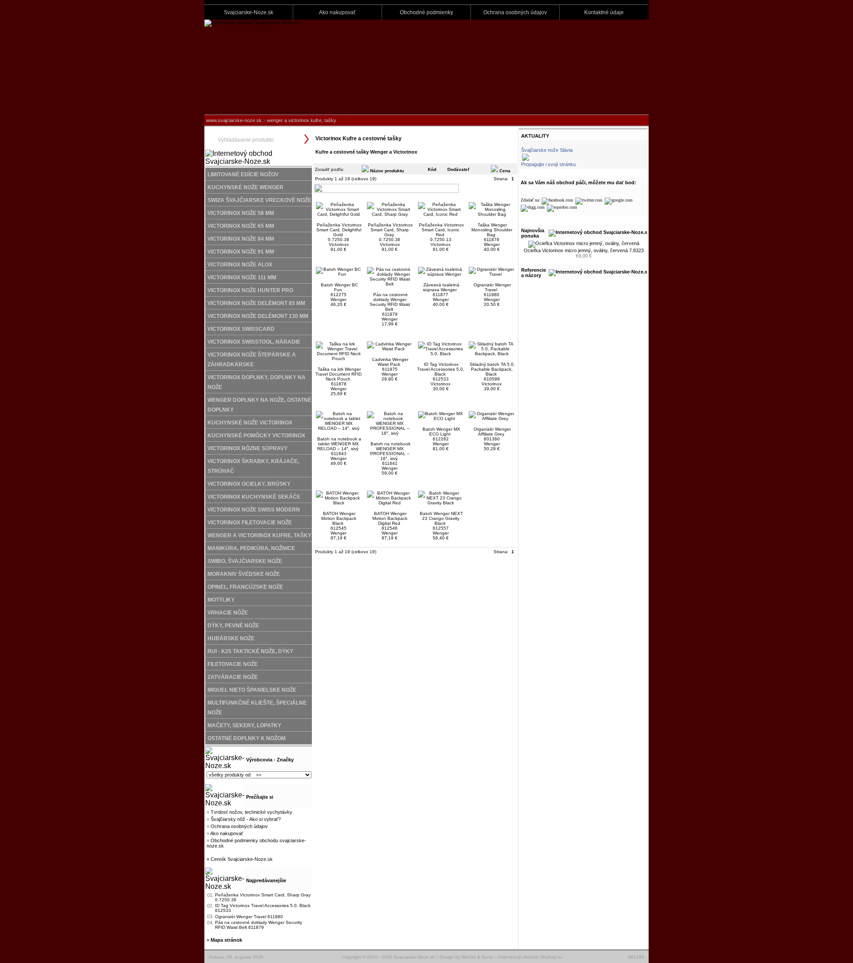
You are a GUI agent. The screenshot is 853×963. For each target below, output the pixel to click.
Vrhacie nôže (227, 613)
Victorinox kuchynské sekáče (253, 497)
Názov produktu (386, 170)
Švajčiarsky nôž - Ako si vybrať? (246, 819)
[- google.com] (619, 200)
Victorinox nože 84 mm (240, 239)
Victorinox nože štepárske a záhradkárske (251, 360)
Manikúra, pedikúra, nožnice (251, 548)
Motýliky (221, 600)
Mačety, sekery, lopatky (244, 725)
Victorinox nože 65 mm (240, 226)
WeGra (469, 957)
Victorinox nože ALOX (239, 265)
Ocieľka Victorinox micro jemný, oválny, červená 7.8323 (584, 250)
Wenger (492, 244)
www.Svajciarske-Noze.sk (234, 120)
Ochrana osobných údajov (515, 12)
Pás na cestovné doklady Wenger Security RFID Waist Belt (390, 302)
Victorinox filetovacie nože (249, 522)
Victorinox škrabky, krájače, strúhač (253, 466)
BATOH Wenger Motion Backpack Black (338, 518)
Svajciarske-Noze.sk (248, 12)
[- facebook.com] (557, 200)
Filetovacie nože (232, 664)
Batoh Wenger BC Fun (339, 287)
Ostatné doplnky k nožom (246, 738)
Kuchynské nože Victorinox (249, 423)
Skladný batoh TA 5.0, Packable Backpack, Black (492, 369)
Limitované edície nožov (243, 174)
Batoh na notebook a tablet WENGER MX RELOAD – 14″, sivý (339, 443)
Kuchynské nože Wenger (245, 187)
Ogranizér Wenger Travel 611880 (249, 916)
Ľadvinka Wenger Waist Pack (390, 362)
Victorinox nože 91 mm (240, 252)
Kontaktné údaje (604, 12)
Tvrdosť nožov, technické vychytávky (251, 812)
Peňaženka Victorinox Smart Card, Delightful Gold (339, 229)
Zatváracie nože (232, 677)
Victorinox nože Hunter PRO (250, 290)
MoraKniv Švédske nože (243, 574)
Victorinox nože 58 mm (240, 213)
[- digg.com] (533, 207)
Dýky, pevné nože (233, 625)
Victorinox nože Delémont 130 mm (257, 316)
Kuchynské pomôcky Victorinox (256, 435)
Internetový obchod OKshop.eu (530, 957)
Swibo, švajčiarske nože (244, 561)
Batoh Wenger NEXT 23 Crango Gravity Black (441, 518)
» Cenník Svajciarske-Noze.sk (240, 859)
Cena (504, 170)
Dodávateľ (458, 169)
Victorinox (339, 244)
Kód (432, 169)
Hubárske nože (231, 638)
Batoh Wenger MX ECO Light (441, 431)
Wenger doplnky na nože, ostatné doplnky (259, 405)
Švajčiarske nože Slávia (547, 150)
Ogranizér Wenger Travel (492, 287)
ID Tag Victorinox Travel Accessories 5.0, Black (440, 369)
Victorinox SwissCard (241, 329)
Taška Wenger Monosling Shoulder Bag (491, 229)
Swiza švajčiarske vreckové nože (259, 200)
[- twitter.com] (588, 200)
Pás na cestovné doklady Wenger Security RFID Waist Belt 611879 (258, 925)
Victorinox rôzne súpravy (247, 448)
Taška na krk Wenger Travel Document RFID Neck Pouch (338, 374)
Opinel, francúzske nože (245, 587)
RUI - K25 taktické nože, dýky (250, 651)
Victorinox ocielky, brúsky (249, 484)
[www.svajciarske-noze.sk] (252, 22)
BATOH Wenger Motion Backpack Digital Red (389, 518)
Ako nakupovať (337, 12)
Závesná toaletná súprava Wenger (441, 287)
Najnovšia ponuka (532, 233)
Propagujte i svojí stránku (548, 164)
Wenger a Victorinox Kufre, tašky (301, 120)
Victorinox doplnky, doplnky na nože (256, 382)
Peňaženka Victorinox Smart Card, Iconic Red (441, 229)
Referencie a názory (533, 272)
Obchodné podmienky (426, 12)
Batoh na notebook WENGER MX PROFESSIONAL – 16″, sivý (390, 451)
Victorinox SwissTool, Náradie (253, 342)
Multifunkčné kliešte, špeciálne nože (257, 708)
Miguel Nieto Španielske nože (251, 690)
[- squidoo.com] (562, 207)
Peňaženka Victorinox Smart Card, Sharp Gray (390, 229)
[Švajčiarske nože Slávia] (525, 160)
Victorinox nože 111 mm (241, 277)
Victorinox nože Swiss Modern (253, 510)
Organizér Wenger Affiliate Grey (492, 431)
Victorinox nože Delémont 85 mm (256, 303)
